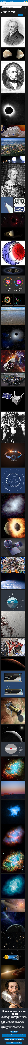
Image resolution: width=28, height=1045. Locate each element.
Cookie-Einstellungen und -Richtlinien (14, 1042)
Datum (25, 14)
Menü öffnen (5, 4)
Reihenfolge (21, 14)
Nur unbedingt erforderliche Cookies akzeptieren (14, 1039)
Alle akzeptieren (14, 1031)
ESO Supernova (4, 1)
